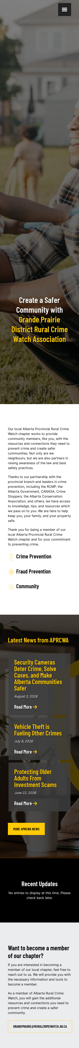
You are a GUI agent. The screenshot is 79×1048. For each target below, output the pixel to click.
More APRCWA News (26, 829)
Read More (23, 707)
